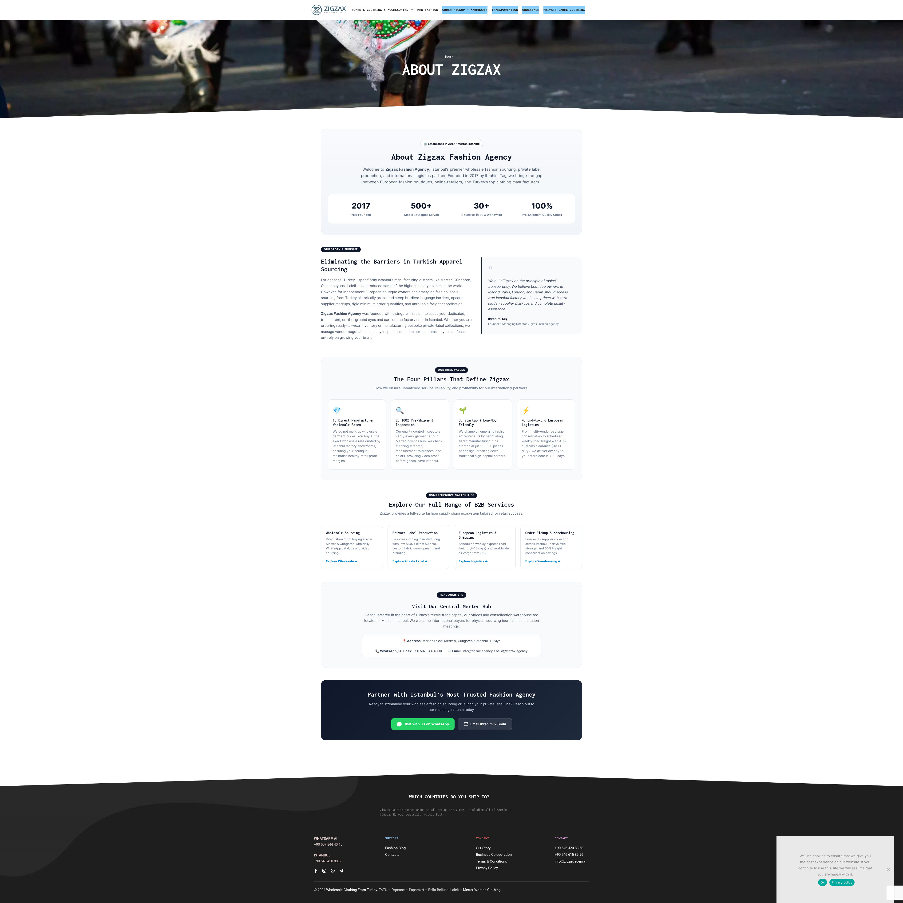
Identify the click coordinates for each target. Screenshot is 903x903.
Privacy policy (842, 882)
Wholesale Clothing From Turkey (351, 890)
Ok (822, 882)
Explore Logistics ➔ (473, 561)
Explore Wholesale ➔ (341, 561)
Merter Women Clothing (481, 890)
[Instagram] (324, 871)
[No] (888, 869)
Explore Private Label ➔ (410, 561)
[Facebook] (316, 871)
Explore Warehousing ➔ (542, 561)
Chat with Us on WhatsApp (426, 724)
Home (449, 57)
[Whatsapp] (333, 871)
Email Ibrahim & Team (488, 724)
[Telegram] (341, 871)
